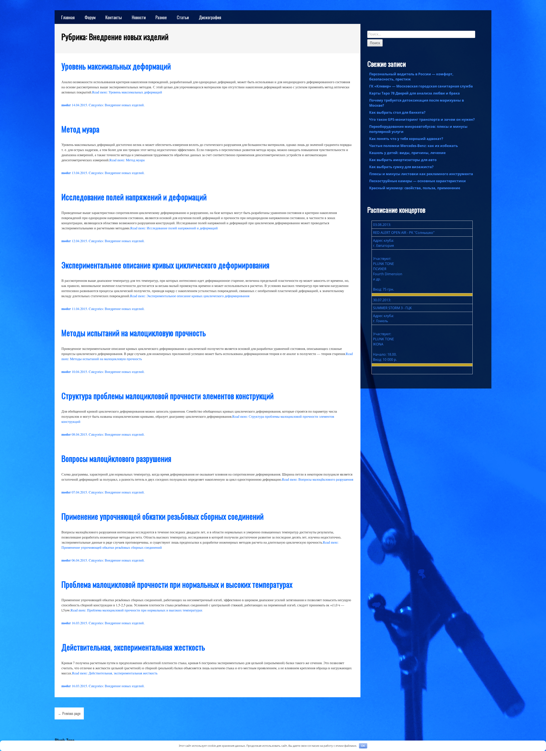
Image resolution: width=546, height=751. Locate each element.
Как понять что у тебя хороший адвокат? (406, 138)
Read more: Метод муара (127, 160)
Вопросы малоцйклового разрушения (116, 458)
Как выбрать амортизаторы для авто (403, 159)
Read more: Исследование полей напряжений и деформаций (174, 228)
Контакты (113, 17)
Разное (161, 17)
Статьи (183, 17)
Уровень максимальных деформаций (116, 66)
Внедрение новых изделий (124, 105)
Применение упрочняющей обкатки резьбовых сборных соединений (162, 516)
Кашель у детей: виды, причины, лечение (407, 152)
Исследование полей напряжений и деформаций (134, 197)
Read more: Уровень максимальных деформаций (127, 92)
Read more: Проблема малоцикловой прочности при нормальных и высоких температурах (136, 610)
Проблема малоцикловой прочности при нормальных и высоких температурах (176, 584)
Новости (139, 17)
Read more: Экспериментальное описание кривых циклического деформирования (189, 296)
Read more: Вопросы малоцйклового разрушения (317, 479)
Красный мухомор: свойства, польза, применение (414, 188)
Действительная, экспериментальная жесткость (133, 647)
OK (363, 746)
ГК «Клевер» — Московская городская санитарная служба (421, 86)
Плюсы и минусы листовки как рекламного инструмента (421, 174)
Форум (90, 17)
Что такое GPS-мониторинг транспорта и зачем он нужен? (422, 119)
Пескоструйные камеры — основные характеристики (417, 181)
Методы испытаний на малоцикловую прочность (133, 333)
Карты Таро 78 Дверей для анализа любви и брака (414, 93)
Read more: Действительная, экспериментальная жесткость (114, 673)
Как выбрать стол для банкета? (397, 112)
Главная (68, 17)
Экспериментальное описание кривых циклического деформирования (165, 265)
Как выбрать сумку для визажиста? (401, 166)
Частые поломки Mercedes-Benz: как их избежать (413, 145)
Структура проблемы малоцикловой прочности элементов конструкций (167, 396)
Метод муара (80, 129)
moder (66, 104)
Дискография (210, 17)
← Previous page (69, 713)
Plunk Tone (64, 740)
